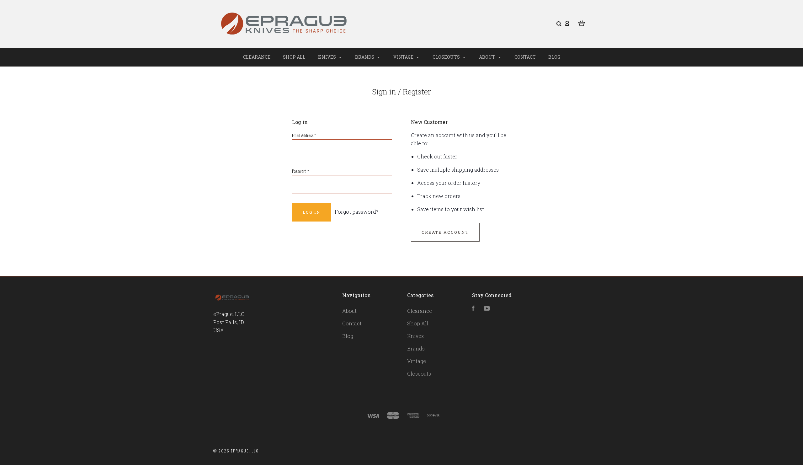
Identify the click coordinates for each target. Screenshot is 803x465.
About (487, 57)
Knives (327, 57)
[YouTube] (487, 308)
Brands (365, 57)
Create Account (445, 232)
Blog (554, 57)
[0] (581, 23)
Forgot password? (356, 211)
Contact (525, 57)
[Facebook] (473, 308)
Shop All (294, 57)
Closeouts (447, 57)
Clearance (256, 57)
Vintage (403, 57)
